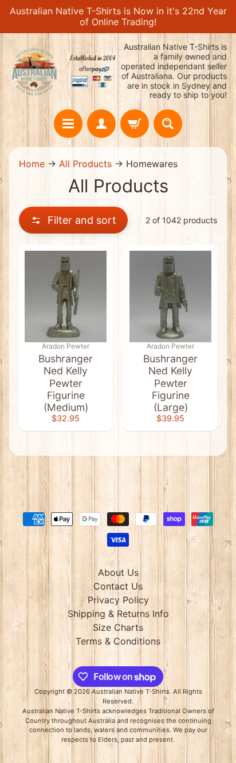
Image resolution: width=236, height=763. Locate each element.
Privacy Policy (118, 600)
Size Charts (118, 627)
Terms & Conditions (118, 641)
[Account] (101, 123)
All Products (85, 163)
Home (32, 163)
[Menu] (68, 123)
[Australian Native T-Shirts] (63, 71)
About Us (118, 572)
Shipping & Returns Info (118, 613)
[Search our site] (168, 123)
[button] (73, 220)
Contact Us (118, 586)
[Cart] (134, 123)
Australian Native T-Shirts (131, 691)
